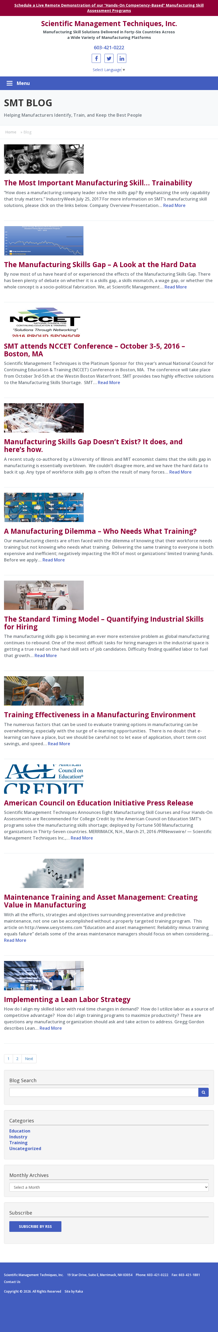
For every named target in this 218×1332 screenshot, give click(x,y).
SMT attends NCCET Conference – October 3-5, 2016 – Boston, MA (94, 350)
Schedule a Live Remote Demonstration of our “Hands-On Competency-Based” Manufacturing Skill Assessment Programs (109, 8)
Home (10, 132)
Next (29, 1058)
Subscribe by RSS (35, 1226)
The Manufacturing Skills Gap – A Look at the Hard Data (100, 264)
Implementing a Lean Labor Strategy (67, 999)
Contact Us (12, 1282)
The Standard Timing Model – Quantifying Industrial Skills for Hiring (104, 623)
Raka (79, 1291)
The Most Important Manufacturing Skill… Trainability (98, 183)
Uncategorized (25, 1148)
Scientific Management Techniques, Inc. (109, 23)
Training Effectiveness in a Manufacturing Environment (100, 714)
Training (18, 1143)
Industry (18, 1137)
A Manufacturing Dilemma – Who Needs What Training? (100, 531)
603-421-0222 (109, 47)
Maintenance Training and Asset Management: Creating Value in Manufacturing (101, 901)
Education (19, 1131)
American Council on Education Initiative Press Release (98, 803)
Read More (174, 205)
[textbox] (104, 1092)
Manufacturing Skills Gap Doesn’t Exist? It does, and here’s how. (93, 445)
